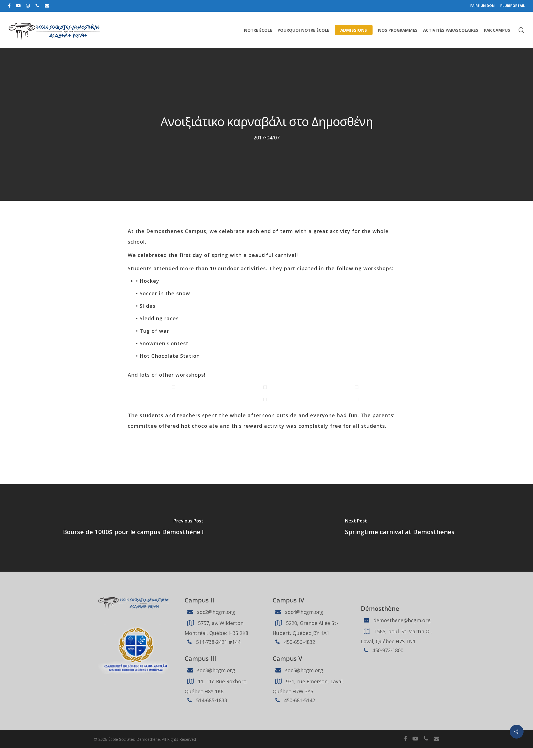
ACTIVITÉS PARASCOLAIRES (450, 30)
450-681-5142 (299, 700)
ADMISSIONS (353, 30)
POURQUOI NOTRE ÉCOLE (303, 30)
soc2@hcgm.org (215, 612)
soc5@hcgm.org (303, 670)
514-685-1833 (211, 700)
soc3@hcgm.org (215, 670)
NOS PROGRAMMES (398, 30)
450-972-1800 (387, 650)
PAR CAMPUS (497, 30)
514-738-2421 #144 (217, 642)
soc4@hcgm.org (303, 612)
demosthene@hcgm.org (401, 620)
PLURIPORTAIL (512, 5)
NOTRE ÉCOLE (258, 30)
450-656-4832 (299, 642)
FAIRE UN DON (482, 5)
